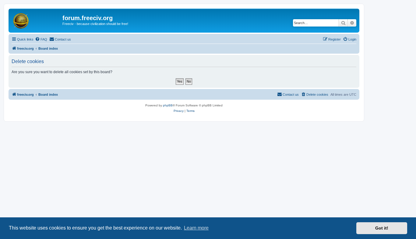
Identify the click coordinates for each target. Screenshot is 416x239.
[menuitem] (41, 39)
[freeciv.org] (36, 20)
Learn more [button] (196, 227)
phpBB (168, 105)
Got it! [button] (381, 228)
